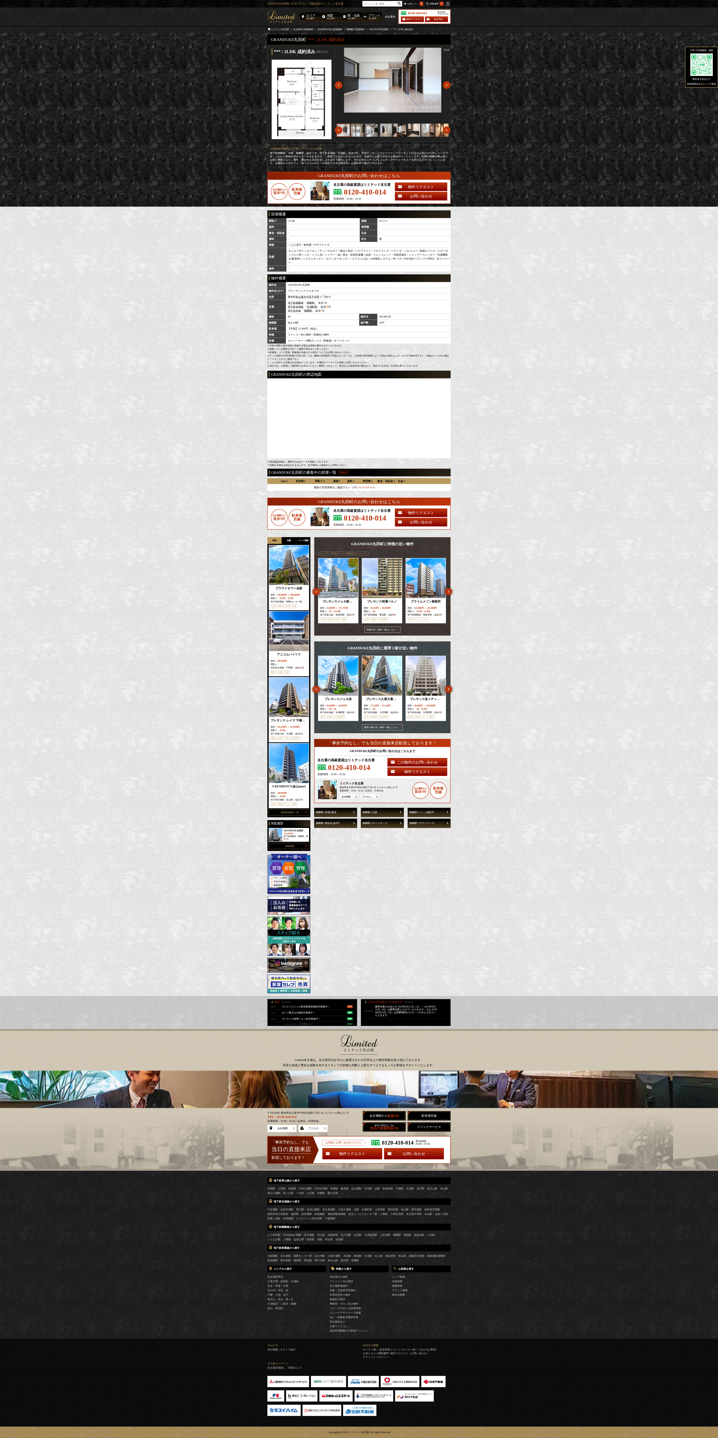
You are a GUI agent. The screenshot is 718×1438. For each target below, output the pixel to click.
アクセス (366, 796)
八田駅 (282, 1188)
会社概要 (346, 796)
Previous (316, 591)
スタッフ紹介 (288, 1349)
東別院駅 (393, 1209)
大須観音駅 (370, 1235)
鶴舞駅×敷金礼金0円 (328, 823)
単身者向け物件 (339, 1276)
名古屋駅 (356, 1188)
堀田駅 (295, 1214)
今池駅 (410, 1188)
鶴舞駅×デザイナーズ (421, 823)
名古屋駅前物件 (339, 1285)
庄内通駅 (309, 1235)
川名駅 (431, 1235)
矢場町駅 (312, 306)
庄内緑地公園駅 (292, 1235)
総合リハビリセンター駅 (363, 1214)
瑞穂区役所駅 (416, 1256)
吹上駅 (379, 1256)
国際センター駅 (303, 1256)
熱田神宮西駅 (432, 1209)
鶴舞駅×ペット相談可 (421, 812)
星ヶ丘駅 (288, 1193)
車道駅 (358, 1256)
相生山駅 (333, 1260)
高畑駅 (271, 1188)
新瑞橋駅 (319, 1214)
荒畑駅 (407, 1235)
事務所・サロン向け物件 (344, 1303)
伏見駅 (368, 1188)
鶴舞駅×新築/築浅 (326, 812)
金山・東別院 (275, 1308)
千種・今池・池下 (277, 1294)
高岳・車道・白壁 (277, 1285)
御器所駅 (419, 1235)
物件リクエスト (414, 19)
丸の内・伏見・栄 (277, 1290)
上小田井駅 (273, 1235)
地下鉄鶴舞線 (295, 302)
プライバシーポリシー (376, 1357)
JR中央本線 (294, 310)
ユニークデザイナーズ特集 (345, 1312)
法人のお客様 (428, 1349)
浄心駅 (321, 1235)
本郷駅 (321, 1193)
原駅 (319, 1239)
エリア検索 (398, 1276)
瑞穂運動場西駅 (436, 1256)
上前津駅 (380, 1209)
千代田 (315, 296)
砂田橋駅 (288, 1218)
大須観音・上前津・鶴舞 (281, 1303)
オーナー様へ (410, 1349)
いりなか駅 (273, 1239)
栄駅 (377, 1188)
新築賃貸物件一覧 (290, 812)
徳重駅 (355, 1260)
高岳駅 (347, 1256)
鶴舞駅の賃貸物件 (356, 29)
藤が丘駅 (333, 1193)
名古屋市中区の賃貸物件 (330, 29)
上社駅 (310, 1193)
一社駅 (300, 1193)
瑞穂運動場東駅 (337, 1214)
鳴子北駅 (319, 1260)
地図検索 (397, 1285)
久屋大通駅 (344, 1209)
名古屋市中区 (303, 296)
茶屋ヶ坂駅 (273, 1218)
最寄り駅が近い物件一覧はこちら (381, 727)
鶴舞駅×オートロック (375, 823)
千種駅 (400, 1188)
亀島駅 (345, 1188)
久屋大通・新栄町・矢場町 (283, 1281)
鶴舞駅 (311, 302)
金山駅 (405, 1209)
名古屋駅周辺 (275, 1276)
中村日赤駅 (321, 1188)
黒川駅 (300, 1209)
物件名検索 (398, 1294)
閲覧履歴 (289, 846)
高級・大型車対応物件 (343, 1290)
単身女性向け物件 (340, 1294)
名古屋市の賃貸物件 (303, 29)
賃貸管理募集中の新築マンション (349, 1330)
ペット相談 (303, 540)
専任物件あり (337, 1321)
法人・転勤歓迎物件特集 (344, 1317)
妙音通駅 (306, 1214)
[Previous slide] (338, 85)
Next (448, 591)
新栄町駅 (388, 1188)
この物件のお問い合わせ (417, 762)
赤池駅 (339, 1239)
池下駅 (420, 1188)
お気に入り (369, 1353)
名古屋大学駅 (414, 1214)
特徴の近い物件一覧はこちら (381, 629)
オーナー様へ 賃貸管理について (381, 1349)
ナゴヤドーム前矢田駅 (309, 1218)
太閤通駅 (272, 1256)
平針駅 (329, 1239)
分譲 (289, 540)
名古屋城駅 (328, 1209)
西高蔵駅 (416, 1209)
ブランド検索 (400, 1290)
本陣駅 (334, 1188)
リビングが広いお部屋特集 (345, 1308)
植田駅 (310, 1239)
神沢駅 (345, 1260)
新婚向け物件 (337, 1299)
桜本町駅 (285, 1260)
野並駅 (308, 1260)
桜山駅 (402, 1256)
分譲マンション (339, 1326)
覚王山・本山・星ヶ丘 (280, 1299)
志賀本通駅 (287, 1209)
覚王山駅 (432, 1188)
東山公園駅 (273, 1193)
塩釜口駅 (299, 1239)
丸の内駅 (346, 1235)
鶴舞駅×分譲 (370, 812)
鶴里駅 (297, 1260)
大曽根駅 (330, 1218)
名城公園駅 (313, 1209)
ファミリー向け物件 (341, 1281)
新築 (274, 540)
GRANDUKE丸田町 (379, 29)
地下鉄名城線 (295, 306)
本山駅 (444, 1188)
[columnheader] (284, 481)
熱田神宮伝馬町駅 (277, 1214)
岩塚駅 (292, 1188)
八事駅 (384, 1214)
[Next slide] (446, 85)
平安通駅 (272, 1209)
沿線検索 (397, 1281)
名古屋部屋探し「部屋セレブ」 (285, 1368)
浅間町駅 (333, 1235)
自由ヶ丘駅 (441, 1214)
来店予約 (438, 19)
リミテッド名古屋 (280, 29)
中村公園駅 (305, 1188)
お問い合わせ (421, 196)
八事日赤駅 (397, 1214)
